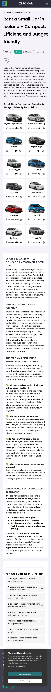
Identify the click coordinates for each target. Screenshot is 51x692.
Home (9, 12)
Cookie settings (25, 681)
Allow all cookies (25, 674)
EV (6, 60)
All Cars (8, 52)
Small (18, 52)
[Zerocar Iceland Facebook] (3, 686)
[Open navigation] (47, 4)
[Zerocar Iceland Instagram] (12, 686)
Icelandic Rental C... (21, 12)
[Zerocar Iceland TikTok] (7, 686)
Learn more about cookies (17, 666)
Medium (28, 52)
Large (39, 52)
